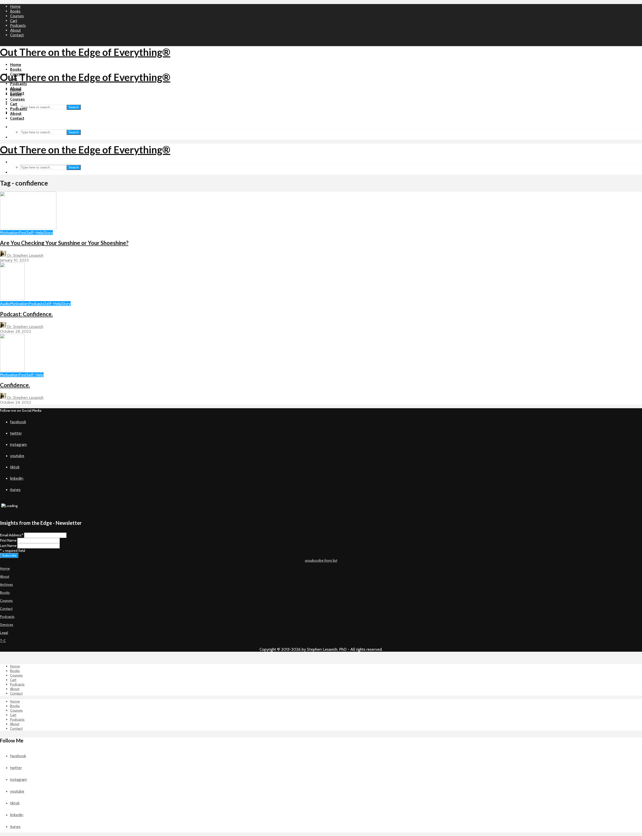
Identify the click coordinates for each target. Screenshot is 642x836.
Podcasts (18, 25)
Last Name (8, 545)
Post (23, 232)
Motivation (9, 232)
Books (15, 11)
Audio (5, 303)
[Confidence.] (12, 370)
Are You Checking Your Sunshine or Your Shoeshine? (64, 242)
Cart (13, 20)
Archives (6, 584)
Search (73, 107)
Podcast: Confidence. (26, 314)
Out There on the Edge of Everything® (85, 52)
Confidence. (15, 385)
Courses (17, 16)
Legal (4, 632)
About (15, 30)
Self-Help (35, 232)
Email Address (11, 535)
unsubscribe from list (321, 560)
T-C (3, 640)
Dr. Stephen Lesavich (24, 255)
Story (48, 232)
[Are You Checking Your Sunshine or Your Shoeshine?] (28, 227)
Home (15, 6)
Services (6, 624)
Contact (17, 35)
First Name (8, 540)
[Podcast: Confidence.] (12, 298)
